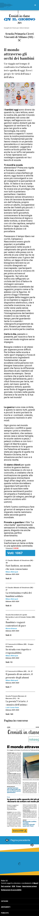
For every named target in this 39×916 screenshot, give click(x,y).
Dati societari (6, 886)
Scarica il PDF (18, 831)
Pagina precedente (20, 840)
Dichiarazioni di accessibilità (11, 890)
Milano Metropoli (12, 572)
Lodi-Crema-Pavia (12, 707)
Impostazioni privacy (29, 886)
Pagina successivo (19, 845)
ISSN (13, 886)
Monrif (35, 883)
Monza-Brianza (11, 628)
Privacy (18, 886)
